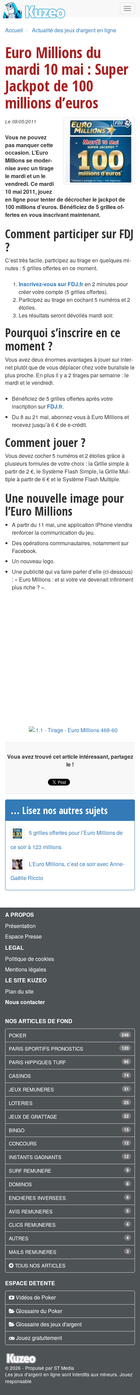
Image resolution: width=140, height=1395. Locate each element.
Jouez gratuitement (39, 1338)
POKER (17, 1035)
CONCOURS (23, 1143)
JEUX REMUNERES (31, 1089)
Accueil (14, 30)
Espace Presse (23, 936)
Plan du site (19, 991)
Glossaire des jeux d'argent (49, 1324)
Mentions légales (25, 969)
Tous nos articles (40, 1265)
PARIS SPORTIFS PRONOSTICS (46, 1048)
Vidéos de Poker (36, 1297)
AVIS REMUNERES (31, 1211)
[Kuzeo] (33, 8)
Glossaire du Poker (39, 1311)
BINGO (16, 1130)
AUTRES (19, 1238)
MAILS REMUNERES (32, 1251)
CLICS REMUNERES (32, 1224)
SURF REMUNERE (30, 1170)
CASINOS (20, 1075)
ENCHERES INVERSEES (37, 1197)
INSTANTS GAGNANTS (35, 1156)
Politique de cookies (29, 959)
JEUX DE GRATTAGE (33, 1116)
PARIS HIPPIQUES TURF (37, 1062)
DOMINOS (20, 1184)
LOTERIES (21, 1102)
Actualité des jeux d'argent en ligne (74, 30)
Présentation (20, 926)
